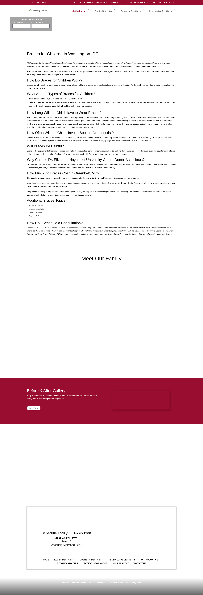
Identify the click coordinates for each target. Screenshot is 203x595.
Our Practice (136, 3)
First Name (18, 22)
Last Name (37, 22)
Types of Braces (36, 205)
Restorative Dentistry (160, 11)
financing (41, 191)
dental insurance (38, 183)
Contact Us (117, 3)
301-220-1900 (43, 228)
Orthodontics (79, 11)
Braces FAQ (34, 216)
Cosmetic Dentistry (131, 11)
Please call (32, 228)
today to (53, 228)
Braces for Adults (36, 209)
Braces (48, 200)
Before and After (95, 3)
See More (34, 408)
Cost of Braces (35, 212)
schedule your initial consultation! (71, 228)
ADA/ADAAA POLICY (163, 3)
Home (77, 3)
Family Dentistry (103, 11)
